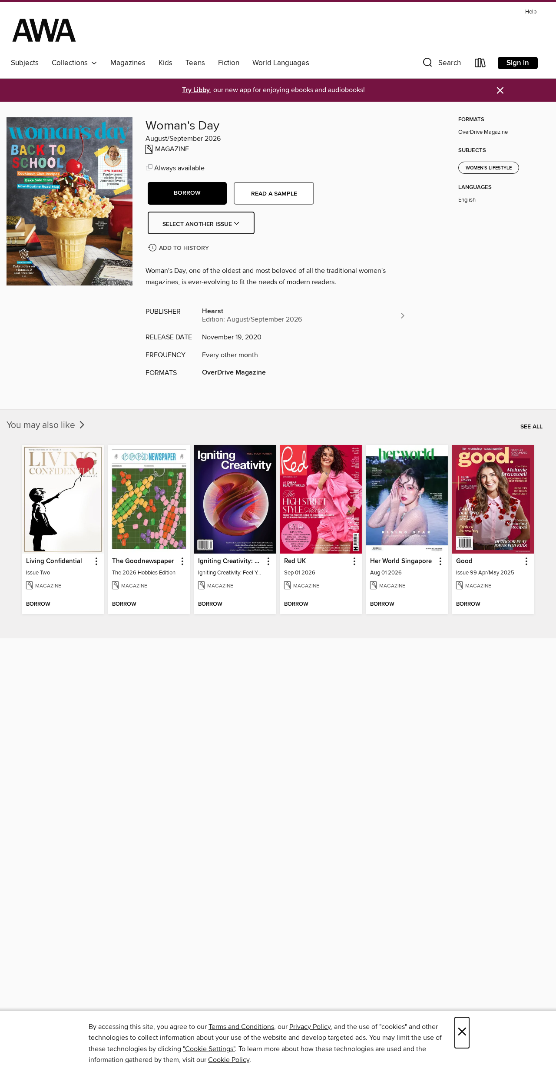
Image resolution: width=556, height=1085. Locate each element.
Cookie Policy (228, 1059)
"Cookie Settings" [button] (209, 1049)
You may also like (42, 425)
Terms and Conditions (241, 1026)
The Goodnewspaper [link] (143, 561)
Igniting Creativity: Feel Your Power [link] (231, 561)
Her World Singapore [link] (401, 561)
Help (530, 12)
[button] (440, 64)
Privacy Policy (310, 1026)
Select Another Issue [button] (198, 224)
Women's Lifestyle (489, 168)
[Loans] (480, 64)
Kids (165, 63)
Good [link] (464, 561)
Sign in (517, 63)
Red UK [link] (295, 561)
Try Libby (196, 90)
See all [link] (531, 427)
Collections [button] (71, 63)
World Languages (280, 63)
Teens (195, 63)
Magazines (128, 63)
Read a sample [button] (274, 194)
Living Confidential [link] (54, 561)
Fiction (228, 63)
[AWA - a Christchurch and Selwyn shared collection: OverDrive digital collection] (44, 30)
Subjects (25, 63)
